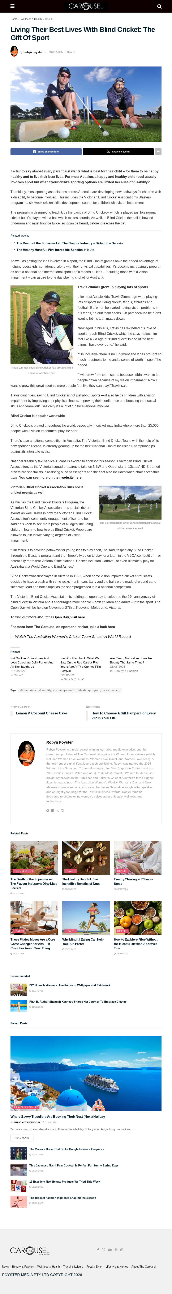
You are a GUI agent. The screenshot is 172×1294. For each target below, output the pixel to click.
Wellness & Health (31, 19)
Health (49, 19)
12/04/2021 (37, 991)
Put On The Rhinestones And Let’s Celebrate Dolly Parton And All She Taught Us (31, 662)
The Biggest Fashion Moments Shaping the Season (62, 1197)
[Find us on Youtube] (110, 1249)
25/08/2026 (18, 893)
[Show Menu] (12, 6)
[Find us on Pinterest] (116, 1249)
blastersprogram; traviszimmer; (99, 690)
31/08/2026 (50, 1122)
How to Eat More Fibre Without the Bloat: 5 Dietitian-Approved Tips (135, 944)
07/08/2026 (70, 889)
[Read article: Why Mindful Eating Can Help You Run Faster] (86, 918)
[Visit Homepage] (86, 6)
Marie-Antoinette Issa (27, 1122)
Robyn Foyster (32, 52)
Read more (23, 1137)
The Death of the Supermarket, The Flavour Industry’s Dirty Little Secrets (70, 243)
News (5, 1266)
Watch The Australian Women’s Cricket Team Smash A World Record (73, 637)
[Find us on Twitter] (103, 1249)
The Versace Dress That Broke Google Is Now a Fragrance (66, 1149)
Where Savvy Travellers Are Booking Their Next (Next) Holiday (57, 1116)
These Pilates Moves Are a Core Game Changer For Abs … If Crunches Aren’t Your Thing (32, 944)
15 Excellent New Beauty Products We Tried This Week (64, 1181)
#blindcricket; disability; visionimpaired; (47, 690)
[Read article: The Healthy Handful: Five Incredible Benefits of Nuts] (86, 858)
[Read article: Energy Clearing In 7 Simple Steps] (138, 858)
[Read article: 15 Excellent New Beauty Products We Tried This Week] (18, 1186)
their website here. (67, 477)
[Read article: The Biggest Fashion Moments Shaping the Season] (18, 1202)
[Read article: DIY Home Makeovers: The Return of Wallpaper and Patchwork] (18, 990)
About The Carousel (144, 1266)
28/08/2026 (37, 1171)
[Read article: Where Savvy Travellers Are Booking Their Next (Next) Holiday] (86, 1073)
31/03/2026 (56, 52)
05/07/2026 (70, 949)
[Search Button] (159, 6)
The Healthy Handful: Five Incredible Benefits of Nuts (55, 250)
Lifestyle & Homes (117, 1266)
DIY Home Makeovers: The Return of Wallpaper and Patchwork (69, 985)
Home (13, 19)
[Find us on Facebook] (98, 1249)
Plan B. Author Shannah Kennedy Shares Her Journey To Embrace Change (77, 1001)
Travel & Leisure (26, 1107)
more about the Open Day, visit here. (57, 617)
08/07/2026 (122, 889)
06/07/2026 (18, 954)
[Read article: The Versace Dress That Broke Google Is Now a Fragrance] (18, 1153)
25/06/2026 (122, 954)
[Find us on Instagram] (121, 1249)
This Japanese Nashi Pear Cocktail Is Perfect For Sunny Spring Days (74, 1165)
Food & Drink (23, 871)
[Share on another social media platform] (158, 151)
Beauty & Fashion (23, 1266)
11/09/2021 (37, 1007)
